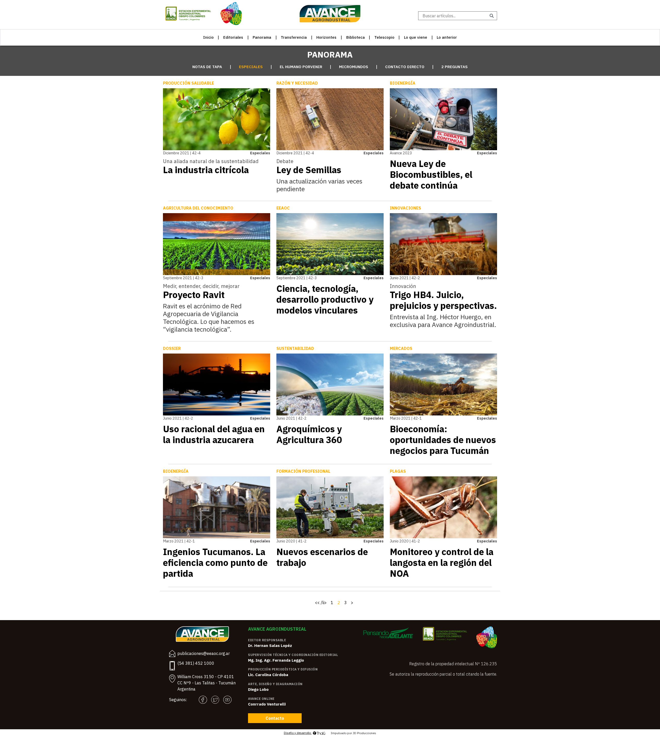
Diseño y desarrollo (298, 733)
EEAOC (283, 208)
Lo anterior (447, 37)
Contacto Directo (404, 66)
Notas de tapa (207, 66)
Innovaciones (405, 208)
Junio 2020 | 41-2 (291, 541)
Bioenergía (402, 83)
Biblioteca (355, 37)
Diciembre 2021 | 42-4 (182, 152)
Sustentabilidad (295, 348)
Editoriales (233, 37)
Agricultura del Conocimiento (198, 208)
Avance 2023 (401, 152)
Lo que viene (415, 37)
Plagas (398, 471)
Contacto (275, 718)
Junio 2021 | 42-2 (405, 277)
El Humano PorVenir (301, 66)
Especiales (251, 66)
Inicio (208, 37)
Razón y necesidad (297, 83)
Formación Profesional (303, 471)
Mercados (401, 348)
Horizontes (326, 37)
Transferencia (294, 37)
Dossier (172, 348)
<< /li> (321, 602)
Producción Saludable (188, 83)
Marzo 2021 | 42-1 (406, 418)
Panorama (262, 37)
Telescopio (384, 37)
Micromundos (353, 66)
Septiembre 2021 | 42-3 (183, 277)
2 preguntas (454, 66)
